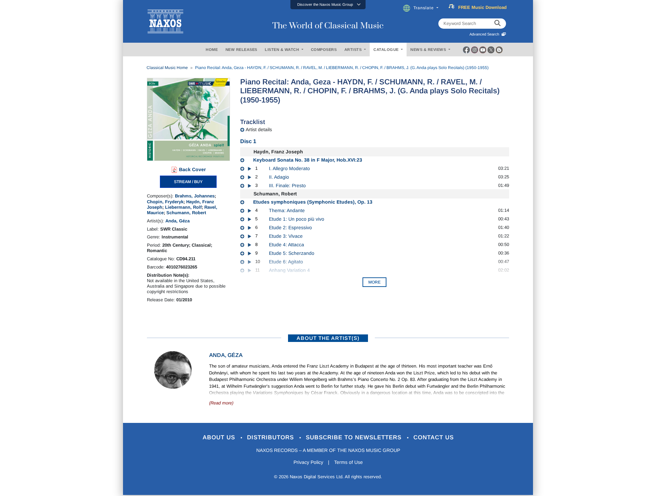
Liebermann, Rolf (183, 207)
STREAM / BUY (188, 181)
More (374, 282)
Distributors (271, 437)
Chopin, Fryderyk (165, 201)
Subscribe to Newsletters (355, 437)
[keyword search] (497, 23)
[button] (328, 4)
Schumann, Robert (186, 212)
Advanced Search (485, 34)
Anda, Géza (177, 220)
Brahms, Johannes (195, 195)
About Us (220, 437)
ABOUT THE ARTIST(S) (328, 338)
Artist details (259, 129)
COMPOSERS (324, 49)
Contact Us (433, 437)
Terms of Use (348, 462)
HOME (212, 49)
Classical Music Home (167, 67)
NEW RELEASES (241, 49)
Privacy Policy (308, 462)
